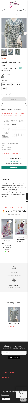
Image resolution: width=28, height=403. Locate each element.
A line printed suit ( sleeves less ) (7, 244)
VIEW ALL (14, 259)
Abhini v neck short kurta (14, 324)
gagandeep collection (7, 241)
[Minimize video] (22, 389)
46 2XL (4, 88)
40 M (8, 84)
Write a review (14, 167)
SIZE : (4, 81)
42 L (13, 84)
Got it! (6, 398)
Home (3, 15)
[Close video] (25, 389)
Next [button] (25, 33)
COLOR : (5, 74)
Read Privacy (5, 395)
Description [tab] (5, 179)
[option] (14, 33)
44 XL (18, 84)
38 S (3, 84)
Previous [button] (2, 33)
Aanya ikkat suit (21, 239)
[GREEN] (3, 77)
